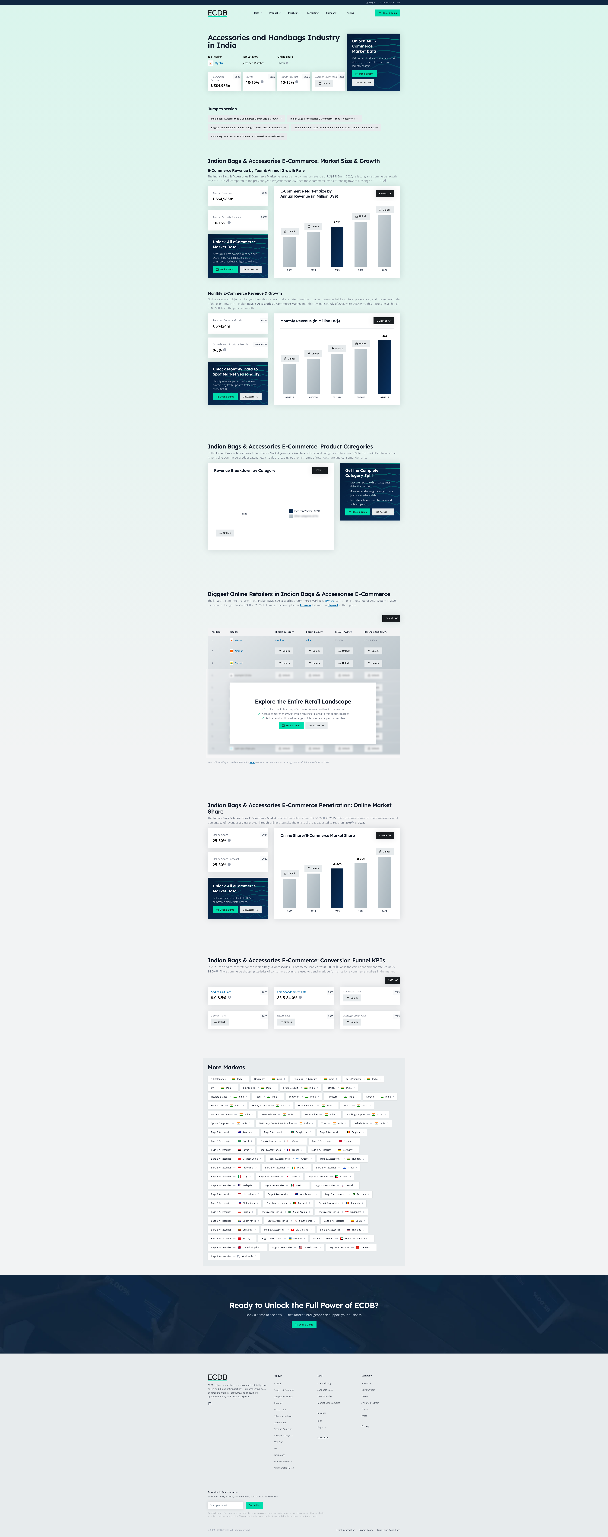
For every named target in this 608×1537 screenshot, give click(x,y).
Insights (292, 12)
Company (331, 12)
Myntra (219, 63)
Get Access (361, 82)
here (252, 762)
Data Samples (324, 1396)
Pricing (350, 12)
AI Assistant (280, 1409)
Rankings (278, 1402)
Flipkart (333, 605)
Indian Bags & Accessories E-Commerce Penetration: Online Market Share (334, 127)
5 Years (383, 193)
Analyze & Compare (284, 1390)
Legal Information (345, 1529)
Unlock (326, 83)
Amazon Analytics (283, 1428)
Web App (278, 1441)
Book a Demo (390, 12)
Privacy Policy (366, 1529)
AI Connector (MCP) (284, 1467)
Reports (321, 1427)
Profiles (277, 1383)
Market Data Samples (328, 1402)
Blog (319, 1420)
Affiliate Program (370, 1402)
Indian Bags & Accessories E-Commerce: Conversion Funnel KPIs (245, 136)
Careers (365, 1396)
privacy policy (232, 1516)
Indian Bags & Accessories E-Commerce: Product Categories (322, 118)
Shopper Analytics (283, 1435)
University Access (391, 2)
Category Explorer (283, 1415)
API (275, 1448)
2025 (318, 470)
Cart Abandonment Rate (291, 992)
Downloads (279, 1454)
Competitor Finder (283, 1396)
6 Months (382, 320)
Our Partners (368, 1389)
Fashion (279, 640)
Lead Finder (280, 1422)
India (308, 640)
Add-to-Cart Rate (221, 992)
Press (364, 1415)
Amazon (305, 605)
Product (273, 12)
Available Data (325, 1389)
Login (372, 2)
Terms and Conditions (388, 1529)
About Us (366, 1383)
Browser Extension (283, 1461)
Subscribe (254, 1505)
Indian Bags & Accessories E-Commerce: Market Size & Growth (244, 118)
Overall (389, 618)
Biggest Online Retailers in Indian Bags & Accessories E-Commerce (246, 127)
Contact (365, 1409)
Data (256, 12)
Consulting (313, 12)
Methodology (324, 1383)
